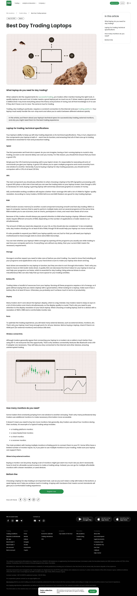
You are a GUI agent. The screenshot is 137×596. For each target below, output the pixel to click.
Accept (92, 591)
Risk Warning (10, 582)
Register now (51, 491)
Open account (114, 3)
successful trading (46, 97)
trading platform (85, 109)
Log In (122, 3)
